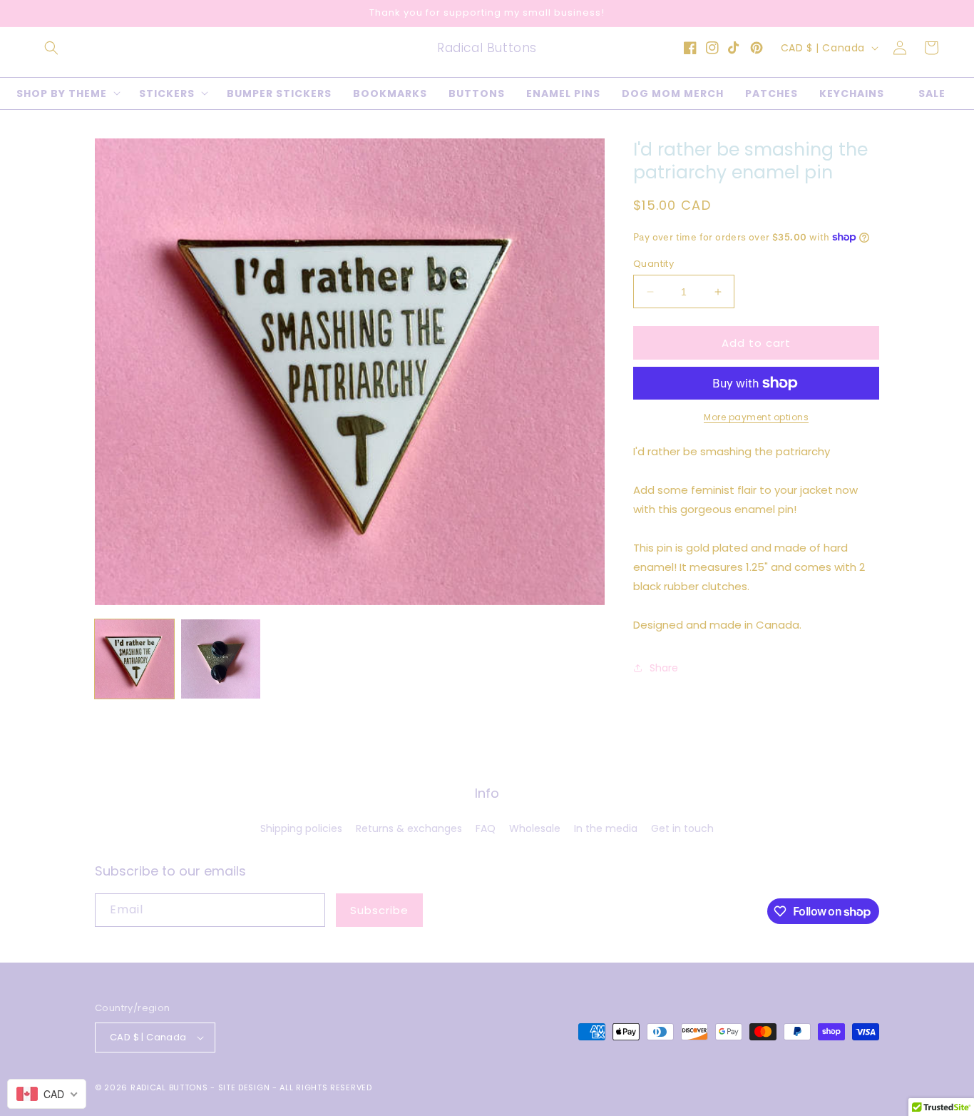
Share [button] (664, 668)
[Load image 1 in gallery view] (134, 659)
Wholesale (534, 828)
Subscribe (379, 910)
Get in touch (682, 828)
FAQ (486, 828)
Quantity (653, 263)
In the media (605, 828)
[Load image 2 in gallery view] (220, 659)
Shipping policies (301, 828)
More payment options (756, 417)
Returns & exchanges (409, 828)
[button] (51, 48)
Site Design (244, 1087)
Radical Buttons (169, 1087)
